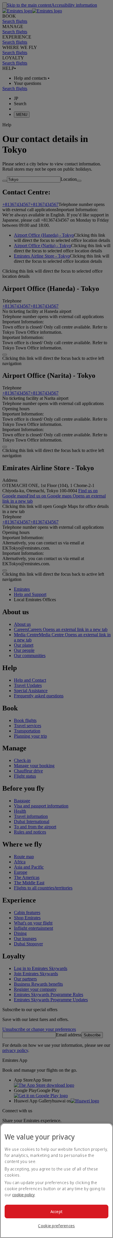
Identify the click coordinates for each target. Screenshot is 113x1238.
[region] (56, 1180)
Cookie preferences (56, 1225)
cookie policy (23, 1194)
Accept (56, 1211)
